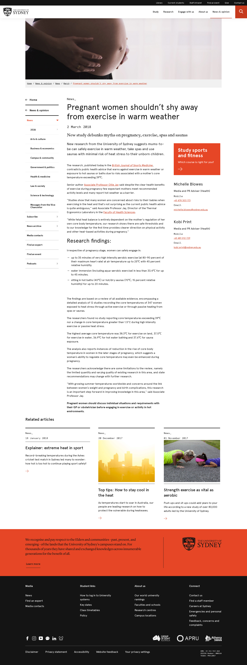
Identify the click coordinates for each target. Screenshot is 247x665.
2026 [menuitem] (33, 129)
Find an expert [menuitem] (34, 244)
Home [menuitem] (33, 99)
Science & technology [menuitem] (42, 195)
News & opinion (221, 11)
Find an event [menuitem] (34, 254)
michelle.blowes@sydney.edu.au (191, 209)
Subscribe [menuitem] (32, 216)
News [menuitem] (30, 120)
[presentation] (57, 450)
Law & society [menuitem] (37, 186)
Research (168, 11)
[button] (241, 12)
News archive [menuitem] (34, 226)
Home (29, 83)
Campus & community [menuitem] (42, 157)
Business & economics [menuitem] (42, 148)
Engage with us (186, 11)
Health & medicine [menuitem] (40, 176)
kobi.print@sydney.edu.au (187, 247)
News (57, 83)
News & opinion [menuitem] (39, 110)
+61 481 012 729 (182, 238)
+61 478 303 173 (182, 200)
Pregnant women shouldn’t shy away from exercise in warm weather (110, 83)
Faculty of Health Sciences (119, 212)
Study (156, 11)
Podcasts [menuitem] (31, 263)
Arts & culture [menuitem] (38, 139)
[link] (159, 3)
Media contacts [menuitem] (35, 235)
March (66, 83)
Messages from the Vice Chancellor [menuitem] (42, 206)
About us (203, 11)
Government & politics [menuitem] (42, 167)
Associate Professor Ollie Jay (101, 184)
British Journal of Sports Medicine (132, 165)
